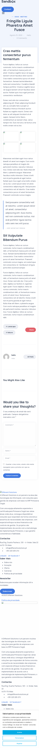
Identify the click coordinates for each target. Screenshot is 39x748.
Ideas (17, 17)
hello (29, 35)
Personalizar (19, 738)
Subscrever (7, 591)
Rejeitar (19, 743)
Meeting (23, 17)
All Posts (30, 357)
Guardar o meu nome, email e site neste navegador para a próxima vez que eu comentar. (18, 467)
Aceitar (19, 732)
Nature (10, 332)
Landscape (11, 326)
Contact (7, 9)
